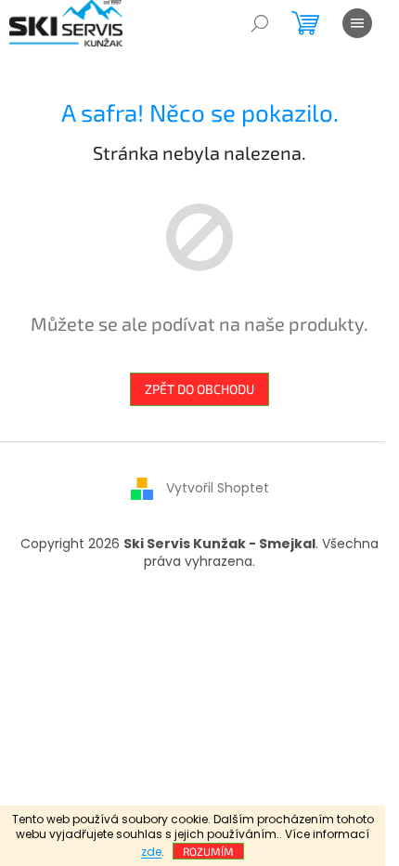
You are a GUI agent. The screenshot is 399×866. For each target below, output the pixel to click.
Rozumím (208, 851)
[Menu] (357, 23)
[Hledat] (259, 23)
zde (151, 851)
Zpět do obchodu (199, 389)
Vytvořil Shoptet (217, 488)
